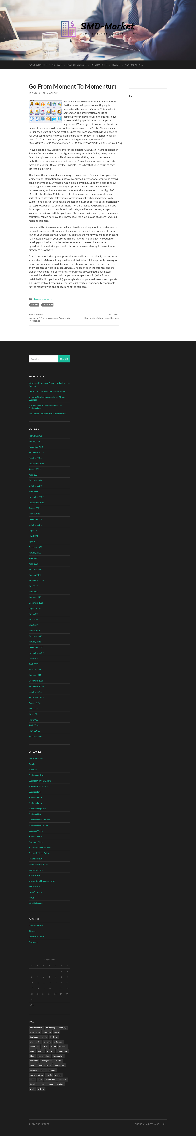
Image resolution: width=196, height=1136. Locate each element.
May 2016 (33, 719)
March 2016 (34, 730)
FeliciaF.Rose (50, 93)
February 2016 (35, 736)
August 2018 (35, 608)
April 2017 (33, 664)
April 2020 (33, 563)
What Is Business (36, 903)
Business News (35, 814)
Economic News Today (39, 853)
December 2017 (36, 647)
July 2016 (33, 708)
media (32, 1065)
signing (58, 1075)
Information (98, 65)
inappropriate (43, 1056)
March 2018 (34, 630)
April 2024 (33, 474)
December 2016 (36, 680)
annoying (62, 1028)
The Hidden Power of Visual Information (47, 413)
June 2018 (33, 619)
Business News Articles (39, 819)
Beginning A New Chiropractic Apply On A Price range (49, 318)
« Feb (32, 1005)
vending (60, 1084)
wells (32, 1089)
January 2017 (35, 675)
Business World (75, 65)
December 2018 (36, 602)
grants (40, 1051)
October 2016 (35, 692)
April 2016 (33, 725)
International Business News (42, 881)
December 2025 (36, 447)
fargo (53, 1046)
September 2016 (36, 697)
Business (33, 769)
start (40, 1079)
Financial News (36, 858)
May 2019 (33, 591)
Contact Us (34, 942)
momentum (48, 305)
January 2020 (35, 575)
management (47, 1060)
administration (36, 1028)
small (32, 1079)
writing (41, 1089)
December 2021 (36, 519)
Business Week (36, 830)
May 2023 (33, 491)
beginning (34, 1037)
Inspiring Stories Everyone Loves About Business (47, 398)
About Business (37, 65)
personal (33, 1070)
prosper (52, 1070)
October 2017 (35, 658)
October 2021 (35, 525)
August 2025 (35, 469)
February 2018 (35, 636)
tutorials (33, 1084)
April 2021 (33, 541)
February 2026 (35, 435)
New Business (35, 886)
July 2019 (33, 586)
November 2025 (36, 452)
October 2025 (35, 458)
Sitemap (32, 931)
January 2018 (35, 641)
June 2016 (33, 714)
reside (49, 1075)
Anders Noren (153, 1124)
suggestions (50, 1079)
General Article (134, 65)
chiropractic (35, 1042)
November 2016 (36, 686)
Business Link (35, 791)
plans (43, 1070)
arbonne (47, 1032)
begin (56, 1032)
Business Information (42, 299)
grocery (50, 1051)
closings (47, 1042)
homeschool (62, 1051)
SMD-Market (42, 1124)
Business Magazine (37, 808)
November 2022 (36, 497)
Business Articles (36, 775)
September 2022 (36, 502)
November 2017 (36, 653)
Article (56, 65)
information (58, 1056)
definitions (34, 1046)
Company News (36, 842)
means (58, 1060)
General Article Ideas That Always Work (47, 391)
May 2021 (33, 536)
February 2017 (35, 669)
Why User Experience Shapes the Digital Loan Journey (49, 384)
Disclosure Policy (36, 936)
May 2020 (33, 558)
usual (51, 1084)
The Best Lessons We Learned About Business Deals (45, 406)
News (115, 65)
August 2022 (35, 508)
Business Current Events (40, 780)
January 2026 (35, 441)
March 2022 (34, 513)
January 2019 (35, 597)
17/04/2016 (34, 93)
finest (32, 1051)
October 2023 (35, 485)
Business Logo (35, 797)
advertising (50, 1028)
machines (34, 1060)
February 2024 (35, 480)
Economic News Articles (40, 847)
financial (62, 1046)
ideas (32, 1056)
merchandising (45, 1065)
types (43, 1084)
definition (58, 1042)
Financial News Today (38, 864)
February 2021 (35, 547)
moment (34, 305)
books (44, 1037)
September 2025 (36, 463)
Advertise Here (36, 925)
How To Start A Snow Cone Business (101, 316)
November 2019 (36, 580)
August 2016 (35, 703)
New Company (35, 892)
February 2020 (35, 569)
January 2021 (35, 552)
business (53, 1037)
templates (63, 1079)
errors (45, 1046)
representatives (36, 1075)
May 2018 (33, 625)
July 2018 (33, 613)
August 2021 (35, 530)
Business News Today (38, 825)
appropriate (35, 1032)
